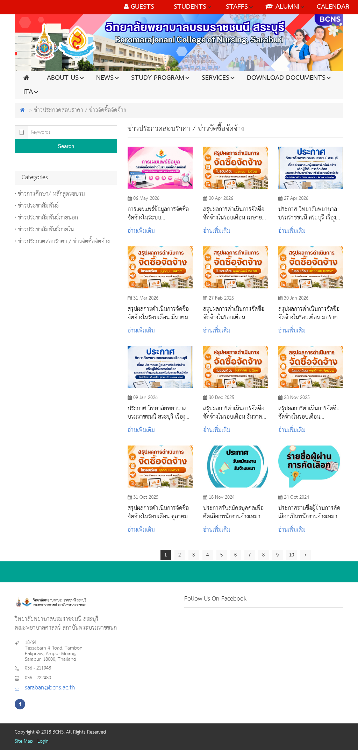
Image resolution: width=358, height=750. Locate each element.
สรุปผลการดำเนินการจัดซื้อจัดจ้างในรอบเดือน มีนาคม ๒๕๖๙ (158, 313)
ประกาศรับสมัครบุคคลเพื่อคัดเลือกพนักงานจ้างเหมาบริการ (233, 512)
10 (291, 555)
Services (215, 78)
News (105, 78)
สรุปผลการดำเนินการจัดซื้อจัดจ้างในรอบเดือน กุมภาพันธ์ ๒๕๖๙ (233, 313)
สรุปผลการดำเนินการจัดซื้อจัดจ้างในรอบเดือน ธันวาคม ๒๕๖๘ (234, 413)
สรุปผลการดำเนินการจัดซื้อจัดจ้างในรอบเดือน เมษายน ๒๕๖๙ (234, 213)
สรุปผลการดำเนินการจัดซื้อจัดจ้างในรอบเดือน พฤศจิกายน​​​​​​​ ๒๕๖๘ (308, 413)
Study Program (157, 78)
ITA (28, 92)
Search (66, 146)
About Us (63, 78)
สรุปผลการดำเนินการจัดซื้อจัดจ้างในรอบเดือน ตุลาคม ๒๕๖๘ (158, 512)
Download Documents (286, 78)
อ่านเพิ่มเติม (141, 231)
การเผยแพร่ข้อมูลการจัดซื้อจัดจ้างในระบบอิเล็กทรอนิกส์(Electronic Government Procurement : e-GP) (158, 213)
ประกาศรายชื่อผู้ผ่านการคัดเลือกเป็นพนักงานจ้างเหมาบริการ (309, 512)
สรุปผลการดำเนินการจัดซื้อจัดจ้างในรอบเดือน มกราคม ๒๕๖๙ (309, 313)
